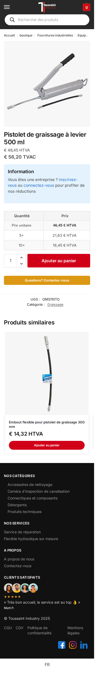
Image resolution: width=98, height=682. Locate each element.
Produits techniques (25, 511)
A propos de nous (19, 559)
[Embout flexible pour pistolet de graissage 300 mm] (47, 373)
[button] (86, 7)
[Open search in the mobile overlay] (47, 20)
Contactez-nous (17, 566)
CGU (8, 627)
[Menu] (12, 7)
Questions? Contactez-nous (47, 280)
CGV (20, 627)
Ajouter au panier (59, 260)
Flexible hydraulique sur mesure (31, 538)
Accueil (9, 35)
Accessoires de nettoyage (30, 484)
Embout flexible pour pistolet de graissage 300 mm (47, 424)
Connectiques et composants (32, 498)
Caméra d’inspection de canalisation (39, 491)
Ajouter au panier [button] (47, 445)
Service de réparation (22, 532)
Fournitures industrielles (55, 35)
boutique (26, 35)
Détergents (17, 505)
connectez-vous (39, 185)
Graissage (55, 304)
